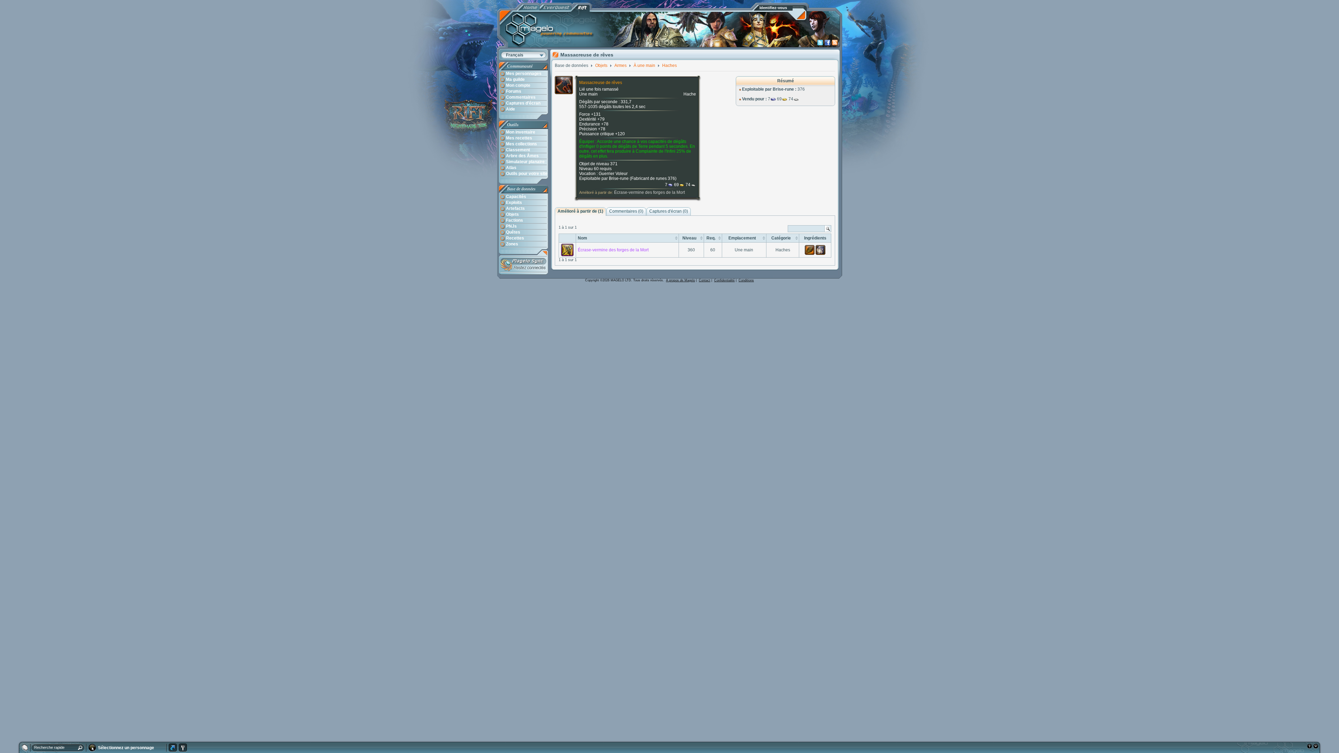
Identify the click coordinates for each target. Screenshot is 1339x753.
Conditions (746, 280)
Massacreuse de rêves (600, 82)
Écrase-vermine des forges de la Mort (649, 192)
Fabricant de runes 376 (653, 178)
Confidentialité (724, 280)
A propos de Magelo (680, 280)
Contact (704, 280)
